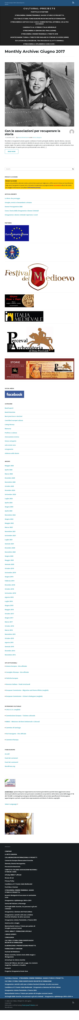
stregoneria (9, 449)
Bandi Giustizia (10, 412)
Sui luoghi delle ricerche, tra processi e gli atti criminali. (39, 40)
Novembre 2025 (10, 482)
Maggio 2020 (9, 560)
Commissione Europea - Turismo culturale (20, 715)
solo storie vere (10, 445)
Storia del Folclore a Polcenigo (15, 903)
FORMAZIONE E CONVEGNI (13, 949)
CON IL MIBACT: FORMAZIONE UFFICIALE (18, 931)
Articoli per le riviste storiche (15, 960)
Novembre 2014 (10, 655)
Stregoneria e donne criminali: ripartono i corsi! (21, 215)
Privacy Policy (9, 881)
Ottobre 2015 (9, 638)
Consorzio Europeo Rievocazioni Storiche (19, 860)
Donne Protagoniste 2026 (13, 206)
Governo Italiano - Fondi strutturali (18, 684)
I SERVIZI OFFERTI (10, 934)
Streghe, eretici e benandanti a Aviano (18, 202)
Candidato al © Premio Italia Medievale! (39, 27)
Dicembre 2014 (10, 651)
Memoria (8, 429)
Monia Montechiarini (23, 137)
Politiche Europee (12, 678)
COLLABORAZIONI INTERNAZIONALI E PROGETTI (21, 857)
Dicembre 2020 (10, 548)
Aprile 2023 (8, 511)
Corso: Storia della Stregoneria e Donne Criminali (22, 211)
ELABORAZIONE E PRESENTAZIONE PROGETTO (20, 945)
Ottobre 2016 (9, 626)
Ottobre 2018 (9, 589)
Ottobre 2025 (9, 486)
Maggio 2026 (9, 466)
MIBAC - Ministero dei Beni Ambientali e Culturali (23, 722)
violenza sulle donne (12, 453)
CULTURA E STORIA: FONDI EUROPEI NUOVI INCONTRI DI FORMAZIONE (39, 19)
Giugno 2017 (9, 618)
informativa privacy (34, 187)
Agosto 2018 (9, 597)
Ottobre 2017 (9, 614)
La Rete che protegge (12, 198)
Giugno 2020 (9, 556)
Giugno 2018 (9, 605)
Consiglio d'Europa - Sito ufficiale (17, 672)
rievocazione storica (12, 437)
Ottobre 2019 (9, 568)
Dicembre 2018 (10, 585)
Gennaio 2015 (9, 646)
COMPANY (8, 851)
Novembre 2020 (10, 552)
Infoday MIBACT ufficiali (13, 875)
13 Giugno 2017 (10, 137)
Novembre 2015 (10, 634)
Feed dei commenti (11, 762)
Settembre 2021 (10, 535)
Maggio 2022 (9, 523)
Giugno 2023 (9, 507)
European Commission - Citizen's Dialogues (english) (24, 696)
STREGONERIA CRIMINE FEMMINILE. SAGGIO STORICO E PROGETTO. (39, 15)
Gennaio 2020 (9, 564)
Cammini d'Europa (12, 740)
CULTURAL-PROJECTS (39, 8)
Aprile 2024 (8, 503)
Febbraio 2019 (9, 581)
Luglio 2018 (9, 601)
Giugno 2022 (9, 519)
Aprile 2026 (8, 470)
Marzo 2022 (9, 527)
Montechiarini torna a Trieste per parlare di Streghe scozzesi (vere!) (39, 37)
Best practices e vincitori (13, 416)
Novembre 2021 (10, 531)
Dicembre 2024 (10, 490)
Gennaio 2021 (9, 544)
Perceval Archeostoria (12, 866)
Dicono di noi (9, 878)
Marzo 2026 (9, 474)
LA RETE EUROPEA (11, 854)
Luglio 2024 (9, 498)
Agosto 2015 (9, 642)
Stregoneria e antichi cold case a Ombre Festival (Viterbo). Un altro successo (40, 23)
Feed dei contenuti (11, 758)
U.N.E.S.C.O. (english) (13, 709)
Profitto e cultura (11, 433)
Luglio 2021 (9, 540)
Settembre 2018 (10, 593)
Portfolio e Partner (39, 12)
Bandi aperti (9, 408)
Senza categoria (37, 137)
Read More (11, 151)
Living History (9, 424)
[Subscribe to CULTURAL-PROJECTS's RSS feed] (73, 2)
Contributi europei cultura (14, 420)
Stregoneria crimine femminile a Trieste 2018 (39, 34)
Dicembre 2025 (10, 478)
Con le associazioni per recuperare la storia (32, 132)
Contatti (8, 968)
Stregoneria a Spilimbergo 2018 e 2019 (39, 44)
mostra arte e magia (12, 923)
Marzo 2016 (9, 630)
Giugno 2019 (9, 577)
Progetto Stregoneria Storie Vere (16, 971)
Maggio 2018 (9, 609)
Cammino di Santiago (13, 728)
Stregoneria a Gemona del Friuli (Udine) (39, 30)
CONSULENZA (9, 937)
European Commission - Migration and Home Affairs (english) (27, 690)
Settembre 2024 (10, 494)
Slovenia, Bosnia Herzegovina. (15, 863)
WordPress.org (10, 766)
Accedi (7, 754)
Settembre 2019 (10, 572)
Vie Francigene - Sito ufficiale (16, 734)
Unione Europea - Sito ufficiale (16, 666)
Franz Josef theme (28, 1005)
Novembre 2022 (10, 515)
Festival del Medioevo (12, 952)
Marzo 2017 (9, 622)
